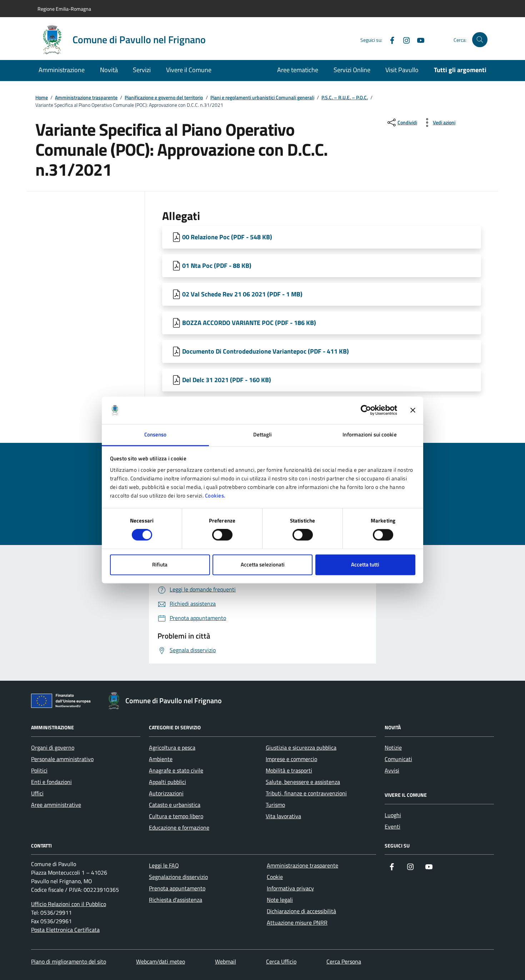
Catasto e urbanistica (174, 804)
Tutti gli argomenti (460, 70)
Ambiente (160, 759)
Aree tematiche (297, 70)
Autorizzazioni (166, 793)
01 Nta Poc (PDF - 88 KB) (216, 265)
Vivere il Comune (188, 70)
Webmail (225, 961)
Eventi (392, 826)
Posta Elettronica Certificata (65, 929)
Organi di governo (52, 747)
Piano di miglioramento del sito (68, 961)
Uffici (37, 793)
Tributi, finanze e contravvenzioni (306, 793)
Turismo (275, 804)
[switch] (222, 535)
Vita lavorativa (283, 816)
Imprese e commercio (291, 759)
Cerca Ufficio (281, 961)
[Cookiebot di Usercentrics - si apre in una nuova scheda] (366, 410)
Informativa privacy (290, 888)
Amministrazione (62, 70)
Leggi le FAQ (164, 865)
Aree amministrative (56, 804)
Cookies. (215, 495)
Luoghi (393, 815)
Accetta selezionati (263, 564)
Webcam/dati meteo (160, 961)
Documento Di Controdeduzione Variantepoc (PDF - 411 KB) (265, 351)
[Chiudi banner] (412, 410)
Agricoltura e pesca (172, 747)
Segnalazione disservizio (178, 876)
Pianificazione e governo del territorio (164, 97)
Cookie (275, 876)
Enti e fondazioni (51, 782)
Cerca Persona (343, 961)
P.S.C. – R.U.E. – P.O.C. (344, 97)
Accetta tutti (365, 564)
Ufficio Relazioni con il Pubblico (68, 904)
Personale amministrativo (62, 759)
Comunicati (398, 759)
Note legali (280, 899)
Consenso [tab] (155, 434)
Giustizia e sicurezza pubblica (301, 747)
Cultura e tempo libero (176, 816)
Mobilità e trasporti (289, 770)
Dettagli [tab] (262, 434)
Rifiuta (160, 564)
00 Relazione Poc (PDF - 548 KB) (227, 237)
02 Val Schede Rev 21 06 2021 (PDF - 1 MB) (242, 294)
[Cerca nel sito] (480, 40)
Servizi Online (352, 70)
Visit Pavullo (402, 70)
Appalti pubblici (167, 782)
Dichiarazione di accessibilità (301, 911)
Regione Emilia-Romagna (64, 8)
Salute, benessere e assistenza (303, 782)
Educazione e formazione (179, 827)
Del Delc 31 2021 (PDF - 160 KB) (226, 380)
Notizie (393, 747)
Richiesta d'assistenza (175, 899)
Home (41, 97)
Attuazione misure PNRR (297, 922)
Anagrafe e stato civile (176, 770)
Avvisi (392, 770)
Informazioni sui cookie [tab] (369, 434)
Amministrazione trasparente (86, 97)
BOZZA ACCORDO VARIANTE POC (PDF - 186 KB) (249, 323)
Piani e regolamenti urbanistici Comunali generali (262, 97)
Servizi (142, 70)
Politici (39, 770)
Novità (109, 70)
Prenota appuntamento (177, 888)
